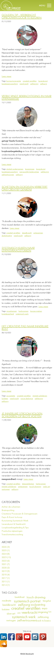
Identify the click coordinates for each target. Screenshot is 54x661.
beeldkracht (9, 605)
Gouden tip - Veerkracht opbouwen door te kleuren (22, 16)
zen (19, 613)
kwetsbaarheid (8, 314)
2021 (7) (6, 564)
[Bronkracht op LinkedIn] (3, 636)
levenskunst (42, 81)
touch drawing (35, 487)
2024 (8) (6, 554)
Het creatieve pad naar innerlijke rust (25, 328)
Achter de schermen (11, 507)
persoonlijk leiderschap (29, 172)
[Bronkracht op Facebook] (11, 636)
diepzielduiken (28, 484)
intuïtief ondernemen (14, 169)
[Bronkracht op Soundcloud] (3, 643)
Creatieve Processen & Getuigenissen (19, 514)
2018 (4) (6, 575)
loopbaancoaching (10, 84)
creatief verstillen (30, 81)
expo (44, 608)
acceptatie (10, 396)
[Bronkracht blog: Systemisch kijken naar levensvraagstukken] (27, 268)
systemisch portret (27, 601)
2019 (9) (6, 571)
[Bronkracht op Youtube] (27, 636)
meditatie (6, 601)
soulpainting (38, 604)
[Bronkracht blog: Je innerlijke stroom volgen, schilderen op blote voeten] (27, 434)
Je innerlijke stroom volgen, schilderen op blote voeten (22, 415)
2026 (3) (6, 547)
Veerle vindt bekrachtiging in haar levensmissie (26, 97)
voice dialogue (26, 399)
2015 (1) (6, 582)
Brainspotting (8, 510)
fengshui (47, 601)
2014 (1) (6, 585)
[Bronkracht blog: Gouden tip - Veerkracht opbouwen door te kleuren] (27, 35)
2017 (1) (6, 578)
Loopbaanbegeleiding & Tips (15, 528)
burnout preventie (13, 81)
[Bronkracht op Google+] (19, 636)
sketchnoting (7, 236)
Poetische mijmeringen (12, 531)
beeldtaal (19, 597)
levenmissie (29, 169)
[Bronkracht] (10, 10)
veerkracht (24, 84)
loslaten (5, 399)
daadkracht (27, 233)
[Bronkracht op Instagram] (35, 636)
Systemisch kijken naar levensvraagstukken (18, 249)
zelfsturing (34, 84)
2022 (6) (6, 561)
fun (49, 612)
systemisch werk (22, 314)
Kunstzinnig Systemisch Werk (15, 521)
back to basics (43, 620)
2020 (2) (6, 568)
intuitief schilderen (40, 396)
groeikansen (11, 311)
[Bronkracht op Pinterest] (42, 636)
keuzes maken (36, 311)
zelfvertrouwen (8, 175)
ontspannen (38, 233)
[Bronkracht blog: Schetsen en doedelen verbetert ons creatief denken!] (27, 207)
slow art (11, 613)
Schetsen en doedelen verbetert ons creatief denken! (24, 188)
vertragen (6, 489)
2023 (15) (6, 557)
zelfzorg (43, 84)
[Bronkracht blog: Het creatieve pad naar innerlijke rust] (27, 346)
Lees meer (6, 76)
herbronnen (23, 311)
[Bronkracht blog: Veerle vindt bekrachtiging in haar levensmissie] (27, 116)
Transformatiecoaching (12, 535)
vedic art (46, 487)
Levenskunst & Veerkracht (14, 524)
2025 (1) (6, 550)
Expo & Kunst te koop (12, 517)
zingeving (43, 612)
